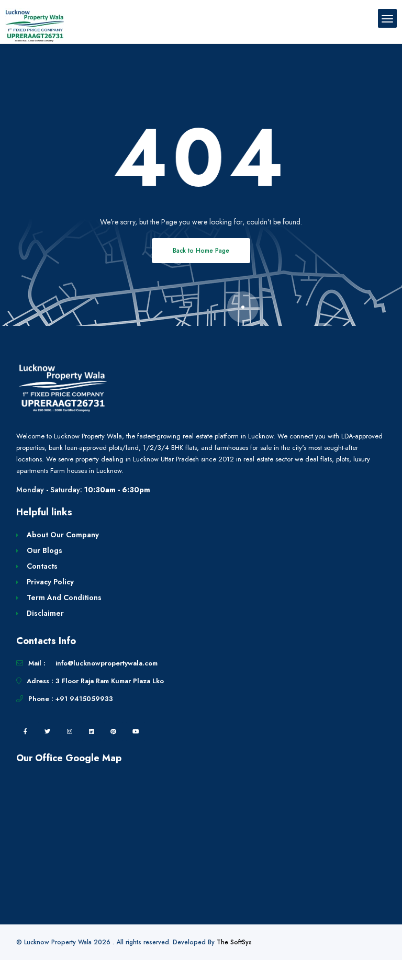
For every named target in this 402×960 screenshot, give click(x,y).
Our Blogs (44, 550)
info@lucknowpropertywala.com (106, 663)
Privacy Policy (50, 582)
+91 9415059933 (84, 699)
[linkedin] (91, 731)
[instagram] (69, 731)
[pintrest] (113, 731)
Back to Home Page (201, 250)
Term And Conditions (64, 597)
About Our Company (63, 534)
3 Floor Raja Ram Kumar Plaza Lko (109, 681)
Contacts (42, 566)
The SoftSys (234, 942)
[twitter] (47, 731)
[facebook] (25, 731)
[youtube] (135, 731)
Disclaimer (45, 613)
